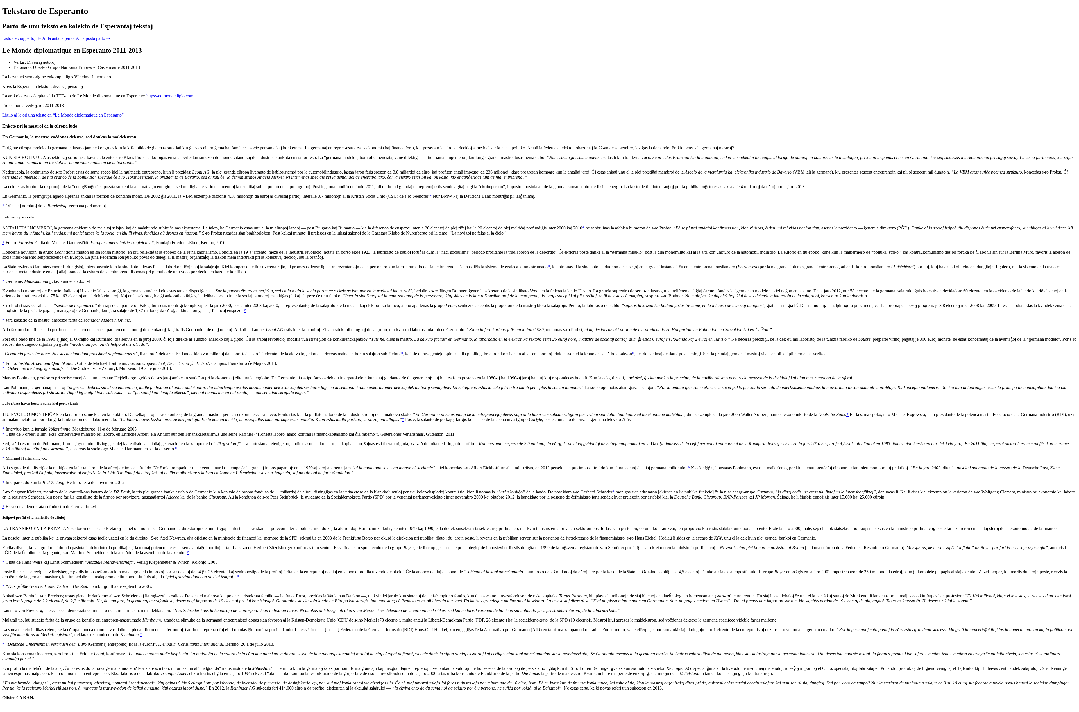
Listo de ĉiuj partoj (18, 38)
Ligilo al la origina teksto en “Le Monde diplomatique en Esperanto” (63, 115)
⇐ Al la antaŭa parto (56, 38)
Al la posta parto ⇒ (93, 38)
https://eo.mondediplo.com (169, 96)
